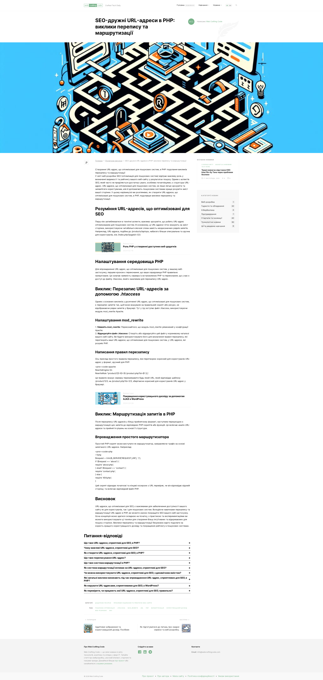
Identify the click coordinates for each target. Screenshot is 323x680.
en (230, 5)
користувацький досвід (177, 608)
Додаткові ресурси (103, 603)
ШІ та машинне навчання (213, 226)
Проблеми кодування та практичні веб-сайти (133, 603)
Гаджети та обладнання (212, 206)
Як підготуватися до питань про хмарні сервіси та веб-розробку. (159, 628)
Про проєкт (148, 676)
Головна (185, 5)
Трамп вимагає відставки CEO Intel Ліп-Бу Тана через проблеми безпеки (217, 172)
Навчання (203, 5)
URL (142, 608)
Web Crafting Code (214, 21)
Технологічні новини (211, 222)
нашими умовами (104, 663)
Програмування (208, 214)
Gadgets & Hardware (223, 164)
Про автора (163, 676)
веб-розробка (101, 610)
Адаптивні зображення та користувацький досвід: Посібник (112, 628)
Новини (216, 5)
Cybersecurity (207, 164)
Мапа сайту (178, 676)
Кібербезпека (207, 210)
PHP (147, 608)
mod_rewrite (133, 608)
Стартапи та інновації (211, 218)
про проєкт (120, 661)
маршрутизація (157, 608)
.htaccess (121, 608)
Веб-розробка (208, 202)
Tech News (205, 166)
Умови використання (228, 676)
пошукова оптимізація (105, 608)
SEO (110, 610)
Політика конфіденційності (201, 676)
